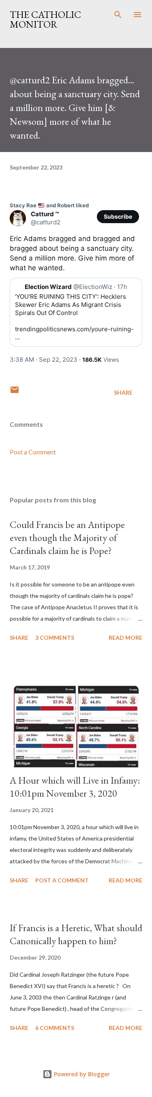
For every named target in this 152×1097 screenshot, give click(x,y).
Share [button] (123, 392)
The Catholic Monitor (45, 19)
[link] (49, 205)
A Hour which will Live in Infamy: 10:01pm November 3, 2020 (75, 786)
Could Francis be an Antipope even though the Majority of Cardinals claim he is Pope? (67, 537)
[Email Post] (14, 392)
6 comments (54, 1027)
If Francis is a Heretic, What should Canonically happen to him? (76, 934)
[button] (118, 216)
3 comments (54, 637)
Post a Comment (33, 452)
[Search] (118, 15)
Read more (125, 637)
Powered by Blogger (81, 1074)
